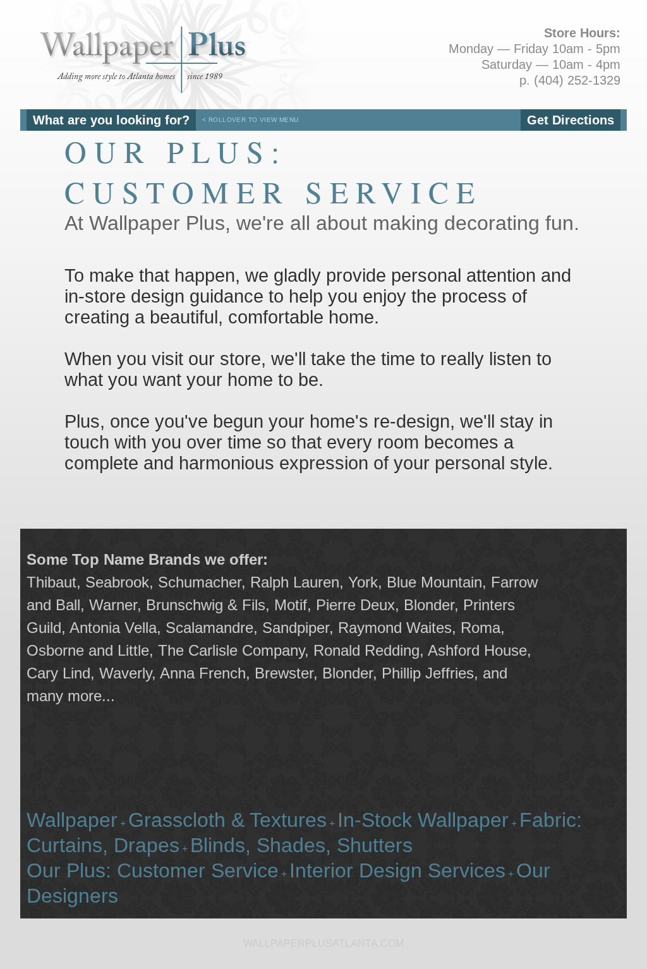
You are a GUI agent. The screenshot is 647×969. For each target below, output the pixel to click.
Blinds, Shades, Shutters (301, 845)
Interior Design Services (397, 870)
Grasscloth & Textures (227, 820)
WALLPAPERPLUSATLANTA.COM (323, 944)
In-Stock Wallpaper (423, 820)
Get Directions (570, 120)
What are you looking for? (111, 120)
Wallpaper (72, 820)
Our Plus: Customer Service (153, 870)
